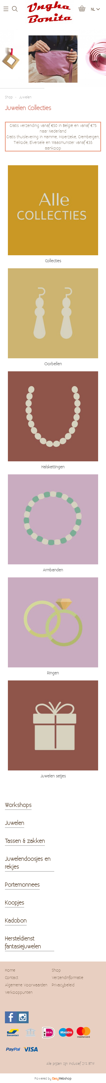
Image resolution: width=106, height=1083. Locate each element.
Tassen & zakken (25, 840)
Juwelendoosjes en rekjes (28, 862)
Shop (9, 97)
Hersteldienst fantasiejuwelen (23, 942)
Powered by (53, 1078)
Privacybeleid (63, 985)
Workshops (18, 805)
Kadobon (16, 920)
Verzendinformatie (67, 977)
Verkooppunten (19, 992)
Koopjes (14, 902)
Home (10, 970)
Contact (11, 977)
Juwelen (14, 823)
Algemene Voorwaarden (26, 985)
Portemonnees (22, 884)
